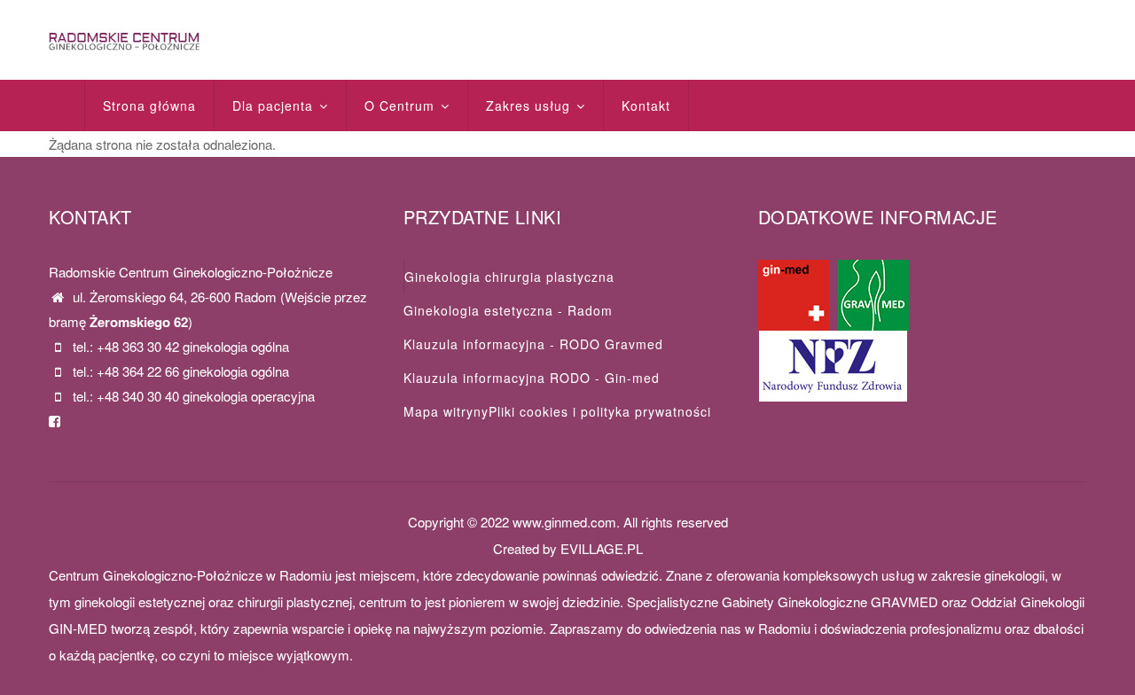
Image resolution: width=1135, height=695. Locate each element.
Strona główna (149, 105)
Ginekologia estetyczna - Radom (508, 310)
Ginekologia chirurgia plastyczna (509, 276)
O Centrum (401, 105)
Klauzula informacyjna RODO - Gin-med (531, 378)
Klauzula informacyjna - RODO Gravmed (533, 344)
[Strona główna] (124, 39)
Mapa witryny (446, 411)
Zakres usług (530, 105)
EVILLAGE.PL (601, 548)
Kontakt (646, 105)
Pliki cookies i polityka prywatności (600, 411)
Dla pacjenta (274, 105)
